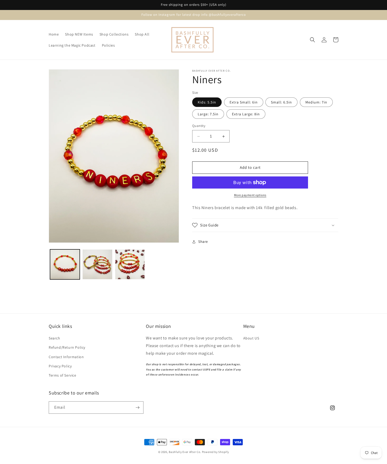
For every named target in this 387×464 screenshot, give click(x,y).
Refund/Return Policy (67, 347)
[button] (312, 40)
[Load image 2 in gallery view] (97, 264)
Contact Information (66, 356)
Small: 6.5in (281, 102)
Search (54, 338)
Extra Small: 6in (244, 102)
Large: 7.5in (208, 114)
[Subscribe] (137, 407)
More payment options (250, 195)
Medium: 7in (316, 102)
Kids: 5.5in (207, 102)
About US (251, 338)
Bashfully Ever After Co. (185, 452)
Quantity (198, 126)
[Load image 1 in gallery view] (65, 264)
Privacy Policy (60, 366)
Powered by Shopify (215, 452)
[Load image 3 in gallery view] (130, 264)
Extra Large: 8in (246, 114)
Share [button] (203, 241)
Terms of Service (62, 375)
